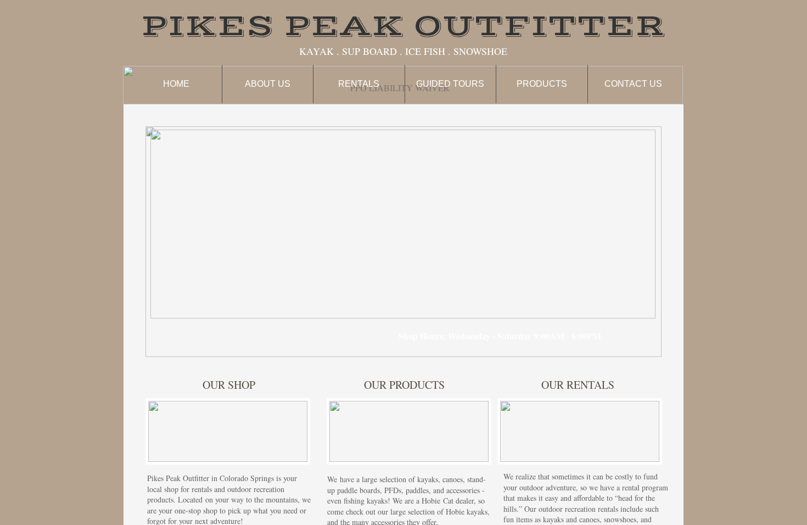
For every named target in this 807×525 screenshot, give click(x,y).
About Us (267, 83)
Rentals (358, 83)
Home (176, 83)
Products (542, 83)
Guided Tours (450, 83)
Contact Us (633, 83)
